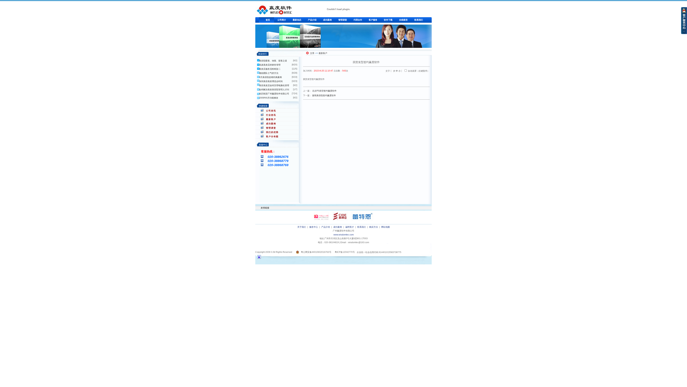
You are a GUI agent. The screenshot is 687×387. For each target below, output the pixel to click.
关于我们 (301, 227)
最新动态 (297, 20)
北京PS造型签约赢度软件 (324, 91)
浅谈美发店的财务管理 (270, 65)
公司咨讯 (271, 110)
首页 (268, 20)
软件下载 (388, 20)
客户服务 (373, 20)
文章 (312, 53)
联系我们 (418, 20)
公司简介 (281, 20)
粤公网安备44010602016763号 (316, 252)
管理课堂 (342, 20)
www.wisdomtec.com (343, 234)
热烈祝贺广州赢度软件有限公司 (274, 93)
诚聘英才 (349, 227)
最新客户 (271, 119)
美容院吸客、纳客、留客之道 (273, 60)
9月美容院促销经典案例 (270, 77)
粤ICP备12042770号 (345, 252)
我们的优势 (272, 132)
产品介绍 (312, 20)
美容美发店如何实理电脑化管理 (274, 85)
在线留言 (403, 20)
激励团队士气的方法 (268, 73)
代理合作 (358, 20)
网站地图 (385, 227)
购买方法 (373, 227)
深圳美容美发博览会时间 (271, 81)
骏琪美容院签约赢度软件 (324, 95)
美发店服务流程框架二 (270, 69)
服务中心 (313, 227)
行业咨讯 (271, 115)
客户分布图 (272, 136)
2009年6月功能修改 (268, 98)
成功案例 (327, 20)
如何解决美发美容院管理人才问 (274, 89)
